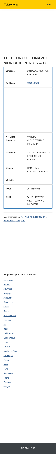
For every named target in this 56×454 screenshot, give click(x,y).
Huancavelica (10, 315)
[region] (28, 109)
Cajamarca (8, 302)
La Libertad (9, 333)
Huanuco (7, 320)
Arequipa (7, 293)
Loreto (7, 346)
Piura (6, 364)
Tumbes (7, 382)
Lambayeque (9, 338)
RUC (23, 220)
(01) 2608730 (33, 83)
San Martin (8, 373)
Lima (17, 220)
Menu (49, 4)
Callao (6, 306)
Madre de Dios (10, 351)
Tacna (6, 378)
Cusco (6, 311)
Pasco (6, 360)
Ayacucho (8, 298)
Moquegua (8, 355)
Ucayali (7, 386)
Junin (6, 329)
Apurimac (8, 289)
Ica (5, 324)
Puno (6, 369)
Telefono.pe (11, 4)
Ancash (7, 284)
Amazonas (8, 280)
